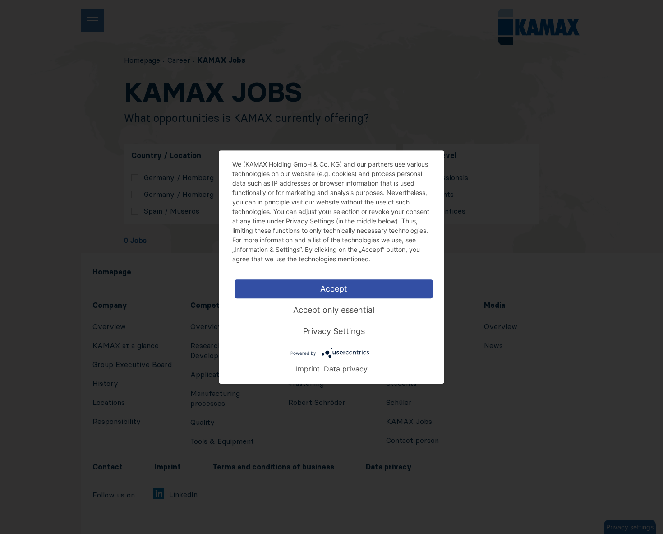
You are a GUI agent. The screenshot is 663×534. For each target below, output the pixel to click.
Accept (333, 288)
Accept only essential (333, 310)
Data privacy (346, 368)
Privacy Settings (334, 331)
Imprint (308, 368)
